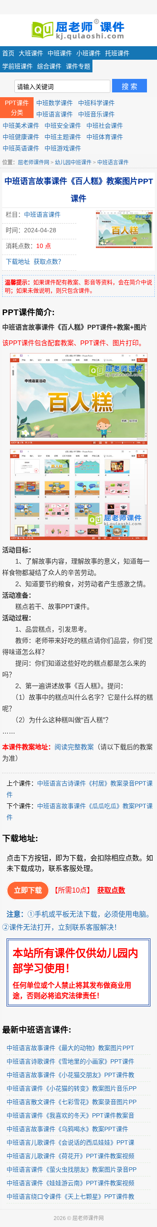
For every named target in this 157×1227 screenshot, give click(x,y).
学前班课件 (17, 66)
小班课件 (88, 53)
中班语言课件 (54, 114)
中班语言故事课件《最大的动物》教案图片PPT (70, 1047)
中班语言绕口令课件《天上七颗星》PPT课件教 (70, 1196)
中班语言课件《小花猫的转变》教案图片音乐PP (72, 1088)
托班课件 (117, 53)
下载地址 (18, 261)
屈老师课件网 (33, 163)
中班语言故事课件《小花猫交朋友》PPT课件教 (70, 1074)
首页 (8, 53)
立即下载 (28, 890)
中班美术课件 (21, 125)
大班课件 (31, 53)
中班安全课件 (62, 125)
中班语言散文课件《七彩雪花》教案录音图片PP (72, 1101)
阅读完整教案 (74, 747)
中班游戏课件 (62, 148)
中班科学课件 (96, 102)
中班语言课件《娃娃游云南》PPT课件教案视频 (70, 1182)
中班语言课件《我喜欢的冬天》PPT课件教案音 (70, 1115)
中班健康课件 (21, 136)
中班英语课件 (21, 148)
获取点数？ (49, 261)
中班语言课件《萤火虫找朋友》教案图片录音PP (72, 1169)
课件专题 (78, 66)
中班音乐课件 (96, 114)
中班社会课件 (104, 125)
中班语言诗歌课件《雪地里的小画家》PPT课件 (70, 1061)
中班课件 (60, 53)
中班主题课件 (62, 136)
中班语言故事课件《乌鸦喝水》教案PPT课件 (67, 1128)
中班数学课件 (54, 102)
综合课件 (49, 66)
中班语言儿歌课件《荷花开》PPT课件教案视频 (70, 1155)
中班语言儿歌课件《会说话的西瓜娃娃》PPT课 (70, 1142)
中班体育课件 (104, 136)
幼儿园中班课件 (73, 163)
